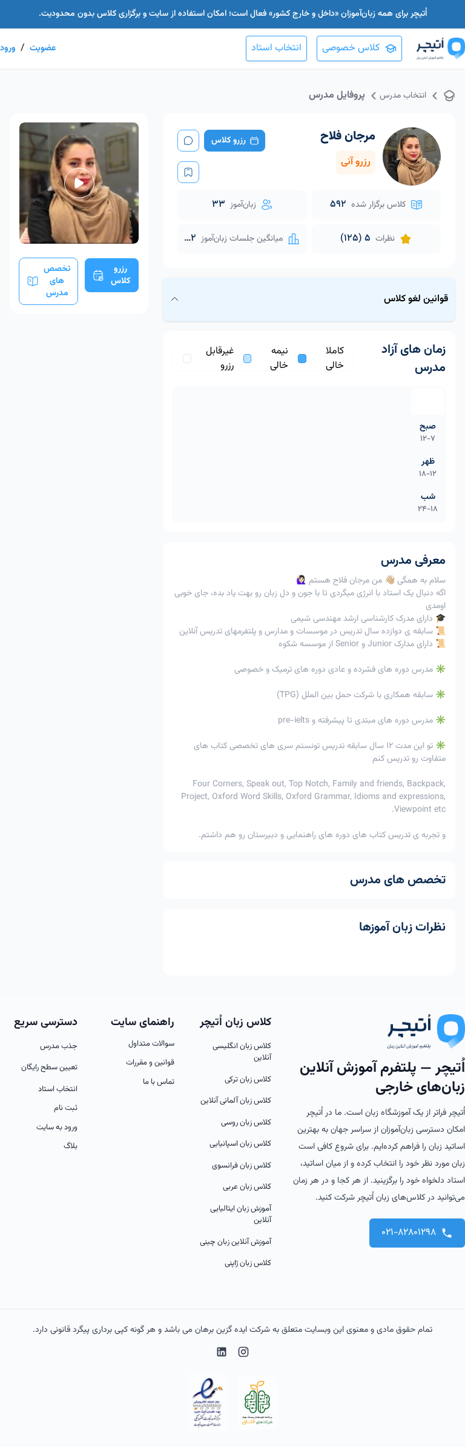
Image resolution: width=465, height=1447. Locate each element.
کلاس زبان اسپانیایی (240, 1144)
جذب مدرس (59, 1046)
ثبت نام (66, 1108)
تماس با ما (158, 1082)
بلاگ (71, 1146)
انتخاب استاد (276, 48)
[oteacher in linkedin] (222, 1354)
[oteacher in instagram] (243, 1354)
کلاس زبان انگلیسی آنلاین (242, 1052)
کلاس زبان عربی (247, 1187)
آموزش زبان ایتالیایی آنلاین (240, 1215)
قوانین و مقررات (150, 1063)
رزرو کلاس (228, 140)
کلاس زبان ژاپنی (248, 1263)
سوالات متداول (151, 1044)
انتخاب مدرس (403, 96)
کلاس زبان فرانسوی (241, 1166)
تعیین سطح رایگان (49, 1068)
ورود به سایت (57, 1128)
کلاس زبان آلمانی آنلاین (235, 1101)
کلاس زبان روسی (246, 1123)
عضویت (43, 48)
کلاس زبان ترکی (248, 1080)
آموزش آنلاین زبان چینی (235, 1242)
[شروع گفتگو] (188, 141)
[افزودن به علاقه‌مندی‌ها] (188, 172)
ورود (8, 48)
